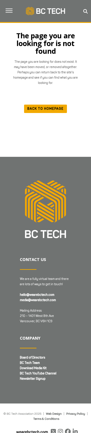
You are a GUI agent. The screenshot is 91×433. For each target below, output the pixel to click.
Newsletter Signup (33, 379)
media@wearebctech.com (38, 300)
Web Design (54, 413)
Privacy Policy (75, 413)
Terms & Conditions (46, 418)
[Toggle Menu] (9, 10)
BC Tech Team (30, 363)
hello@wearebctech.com (37, 295)
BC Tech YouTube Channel (38, 373)
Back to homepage (45, 109)
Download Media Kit (33, 368)
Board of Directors (32, 357)
